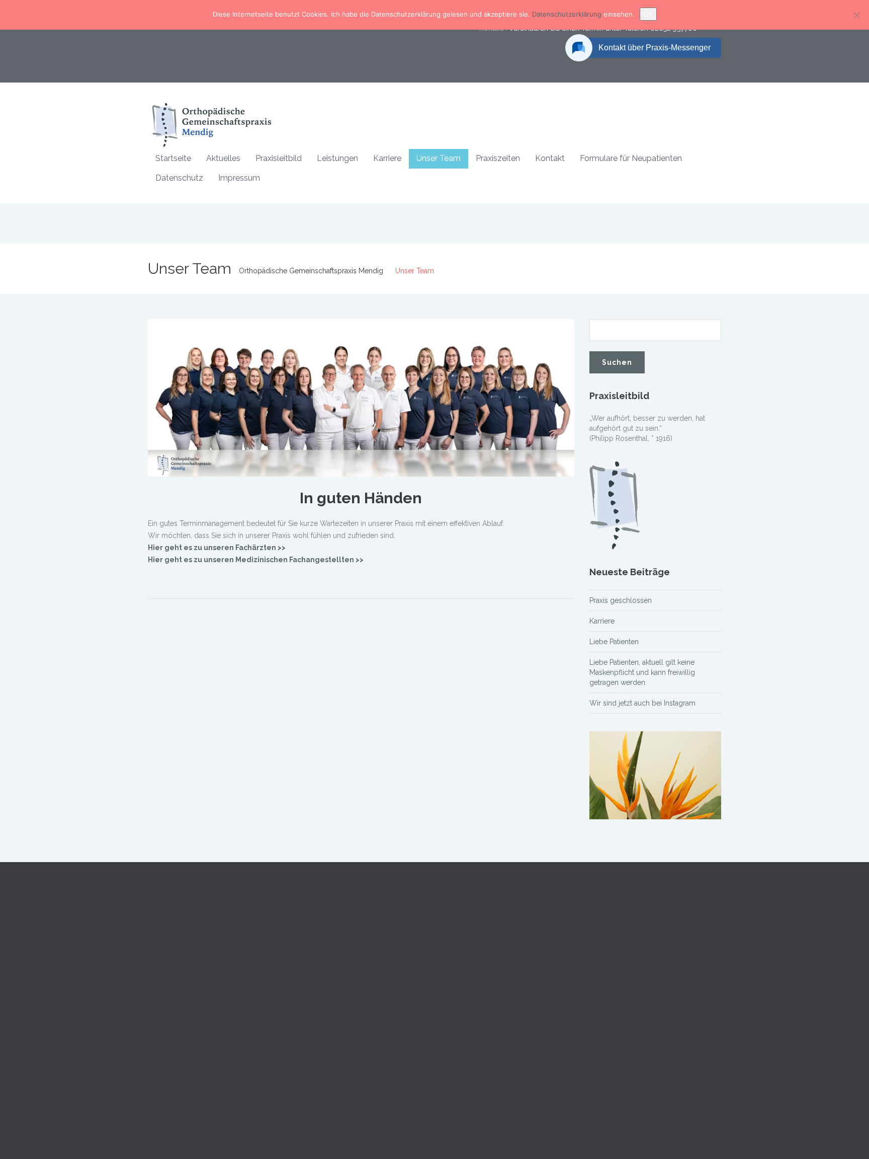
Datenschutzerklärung (567, 14)
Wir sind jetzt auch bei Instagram (642, 703)
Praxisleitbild (278, 158)
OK (648, 14)
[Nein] (856, 15)
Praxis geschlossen (620, 600)
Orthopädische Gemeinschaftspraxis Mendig (311, 271)
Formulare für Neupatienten (631, 158)
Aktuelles (223, 158)
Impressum (239, 178)
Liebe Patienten (614, 642)
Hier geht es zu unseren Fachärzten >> (217, 548)
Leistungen (337, 158)
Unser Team (438, 158)
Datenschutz (179, 178)
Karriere (387, 158)
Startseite (173, 158)
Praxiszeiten (498, 158)
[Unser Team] (361, 397)
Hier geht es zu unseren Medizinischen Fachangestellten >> (256, 560)
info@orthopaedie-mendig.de (637, 1064)
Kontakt (550, 158)
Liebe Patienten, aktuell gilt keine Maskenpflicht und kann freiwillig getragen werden (642, 672)
